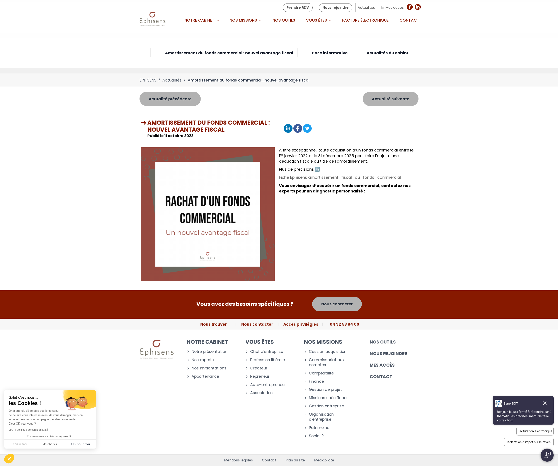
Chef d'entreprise (266, 351)
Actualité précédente (170, 99)
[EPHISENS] (153, 20)
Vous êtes (317, 20)
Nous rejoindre (388, 353)
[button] (9, 458)
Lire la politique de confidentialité (28, 429)
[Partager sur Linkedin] (288, 128)
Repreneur (259, 376)
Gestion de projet (325, 389)
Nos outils (283, 20)
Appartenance (205, 376)
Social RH (317, 436)
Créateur (258, 368)
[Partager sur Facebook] (297, 128)
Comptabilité (321, 373)
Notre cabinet (199, 20)
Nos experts (203, 359)
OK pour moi (80, 444)
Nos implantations (209, 368)
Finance (316, 381)
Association (261, 392)
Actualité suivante (390, 99)
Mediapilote (324, 460)
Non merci (19, 444)
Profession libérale (267, 359)
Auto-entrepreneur (268, 384)
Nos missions (244, 20)
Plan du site (295, 460)
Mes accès (382, 365)
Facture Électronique (365, 20)
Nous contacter (337, 304)
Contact (409, 20)
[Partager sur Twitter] (307, 128)
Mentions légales (238, 460)
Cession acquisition (328, 351)
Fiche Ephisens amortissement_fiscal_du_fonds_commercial (340, 177)
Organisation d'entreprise (321, 417)
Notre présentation (209, 351)
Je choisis (50, 444)
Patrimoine (319, 427)
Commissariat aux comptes (326, 362)
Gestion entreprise (326, 406)
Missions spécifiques (329, 397)
